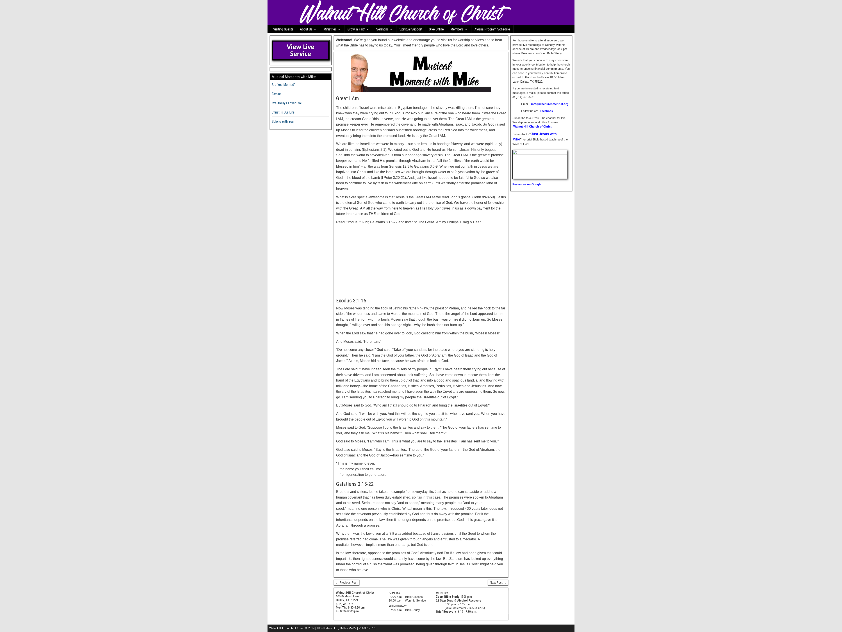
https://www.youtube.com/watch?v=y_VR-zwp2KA (370, 229)
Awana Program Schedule (492, 29)
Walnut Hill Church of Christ (532, 126)
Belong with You (283, 121)
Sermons (382, 29)
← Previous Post (346, 582)
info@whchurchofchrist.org (549, 104)
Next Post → (498, 582)
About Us (306, 29)
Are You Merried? (284, 85)
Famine (277, 94)
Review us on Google (526, 184)
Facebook (546, 111)
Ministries (330, 29)
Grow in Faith (356, 29)
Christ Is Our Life (283, 112)
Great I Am (347, 98)
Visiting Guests (283, 29)
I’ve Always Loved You (287, 103)
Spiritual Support (411, 29)
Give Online (436, 29)
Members (457, 29)
